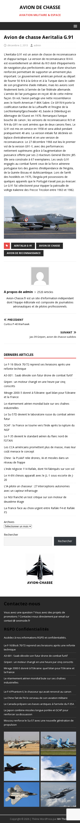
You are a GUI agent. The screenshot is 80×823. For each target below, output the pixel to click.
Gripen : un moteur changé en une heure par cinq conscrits (38, 662)
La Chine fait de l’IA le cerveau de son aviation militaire (36, 698)
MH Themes (63, 819)
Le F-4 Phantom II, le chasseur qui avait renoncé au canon (37, 691)
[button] (74, 26)
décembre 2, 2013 (17, 45)
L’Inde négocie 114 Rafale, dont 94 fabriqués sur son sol (39, 469)
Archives (9, 522)
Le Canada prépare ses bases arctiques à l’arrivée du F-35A (39, 704)
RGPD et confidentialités (51, 637)
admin (37, 45)
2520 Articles (45, 292)
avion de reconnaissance (24, 253)
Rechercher (11, 534)
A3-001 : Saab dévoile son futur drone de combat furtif (38, 375)
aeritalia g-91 (23, 245)
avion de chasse (49, 245)
